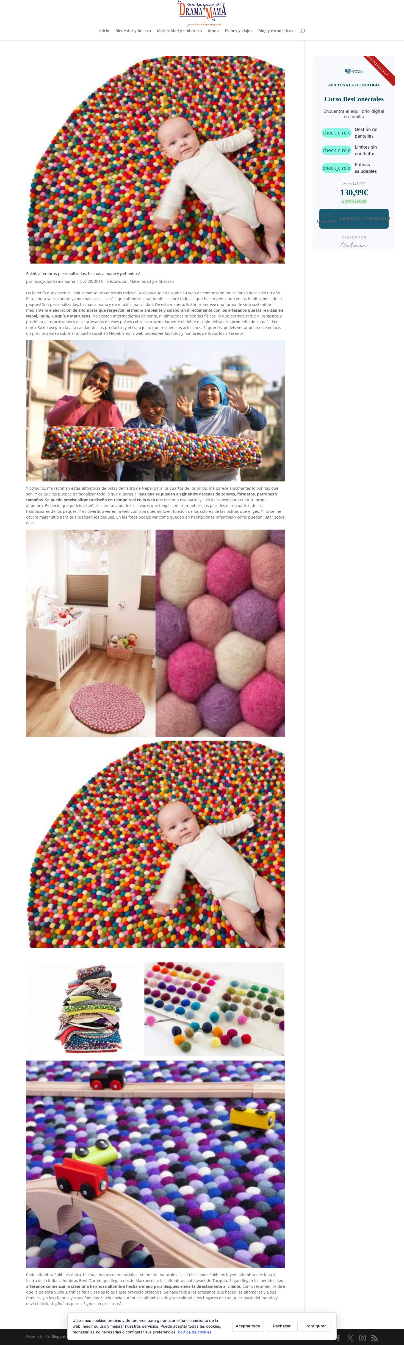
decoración (117, 281)
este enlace (269, 327)
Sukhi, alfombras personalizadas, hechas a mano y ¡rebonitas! (83, 273)
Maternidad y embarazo (179, 31)
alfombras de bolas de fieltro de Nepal (117, 488)
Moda (213, 31)
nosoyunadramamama (54, 281)
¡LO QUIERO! (354, 218)
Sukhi (143, 292)
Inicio (104, 31)
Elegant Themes (67, 1336)
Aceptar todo (248, 1326)
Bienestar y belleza (133, 31)
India (52, 1280)
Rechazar (282, 1326)
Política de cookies (195, 1332)
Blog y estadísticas (275, 31)
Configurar (315, 1326)
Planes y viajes (238, 31)
